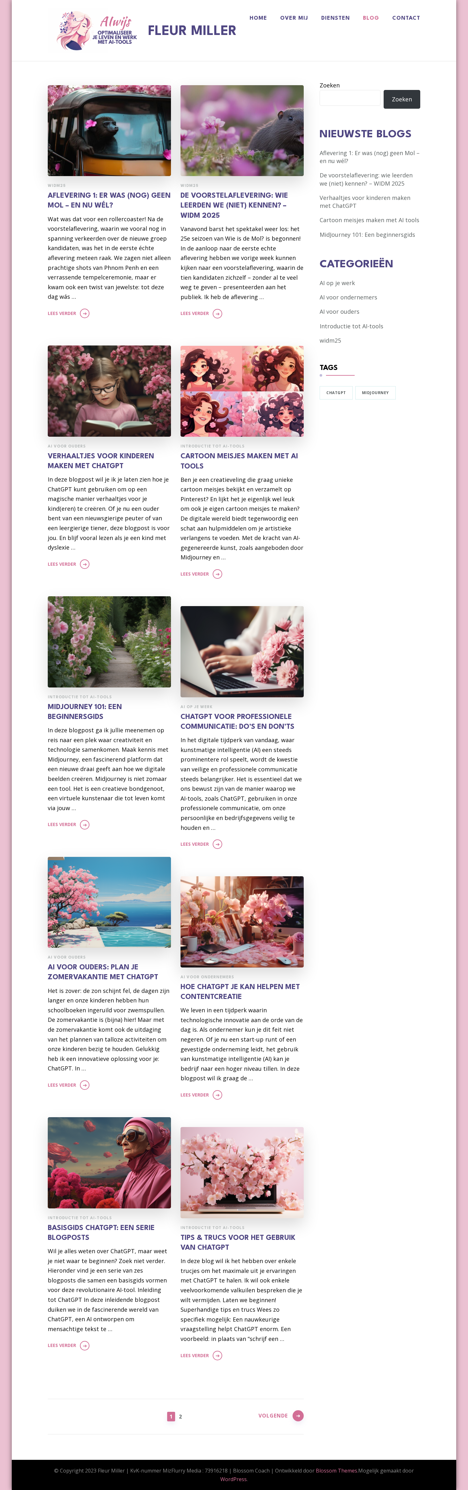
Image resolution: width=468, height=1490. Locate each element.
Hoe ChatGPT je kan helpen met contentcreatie (240, 992)
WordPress (233, 1479)
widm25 (57, 186)
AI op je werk (197, 707)
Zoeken (330, 85)
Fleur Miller (192, 31)
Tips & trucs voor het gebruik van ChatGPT (238, 1242)
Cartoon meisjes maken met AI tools (239, 461)
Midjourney (375, 392)
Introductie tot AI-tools (213, 446)
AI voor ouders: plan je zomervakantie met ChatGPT (103, 972)
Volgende (273, 1415)
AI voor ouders (67, 446)
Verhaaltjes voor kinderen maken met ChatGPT (101, 461)
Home (258, 18)
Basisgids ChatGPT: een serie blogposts (101, 1233)
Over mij (294, 18)
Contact (406, 18)
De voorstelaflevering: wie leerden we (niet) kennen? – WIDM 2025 (234, 205)
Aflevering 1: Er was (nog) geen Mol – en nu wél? (109, 200)
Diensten (335, 18)
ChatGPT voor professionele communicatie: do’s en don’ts (237, 722)
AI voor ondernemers (207, 977)
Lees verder (62, 313)
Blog (371, 18)
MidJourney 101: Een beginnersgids (85, 712)
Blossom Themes (336, 1470)
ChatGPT (336, 392)
